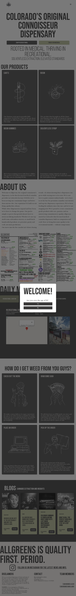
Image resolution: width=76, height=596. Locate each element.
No (38, 307)
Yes (38, 303)
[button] (71, 4)
